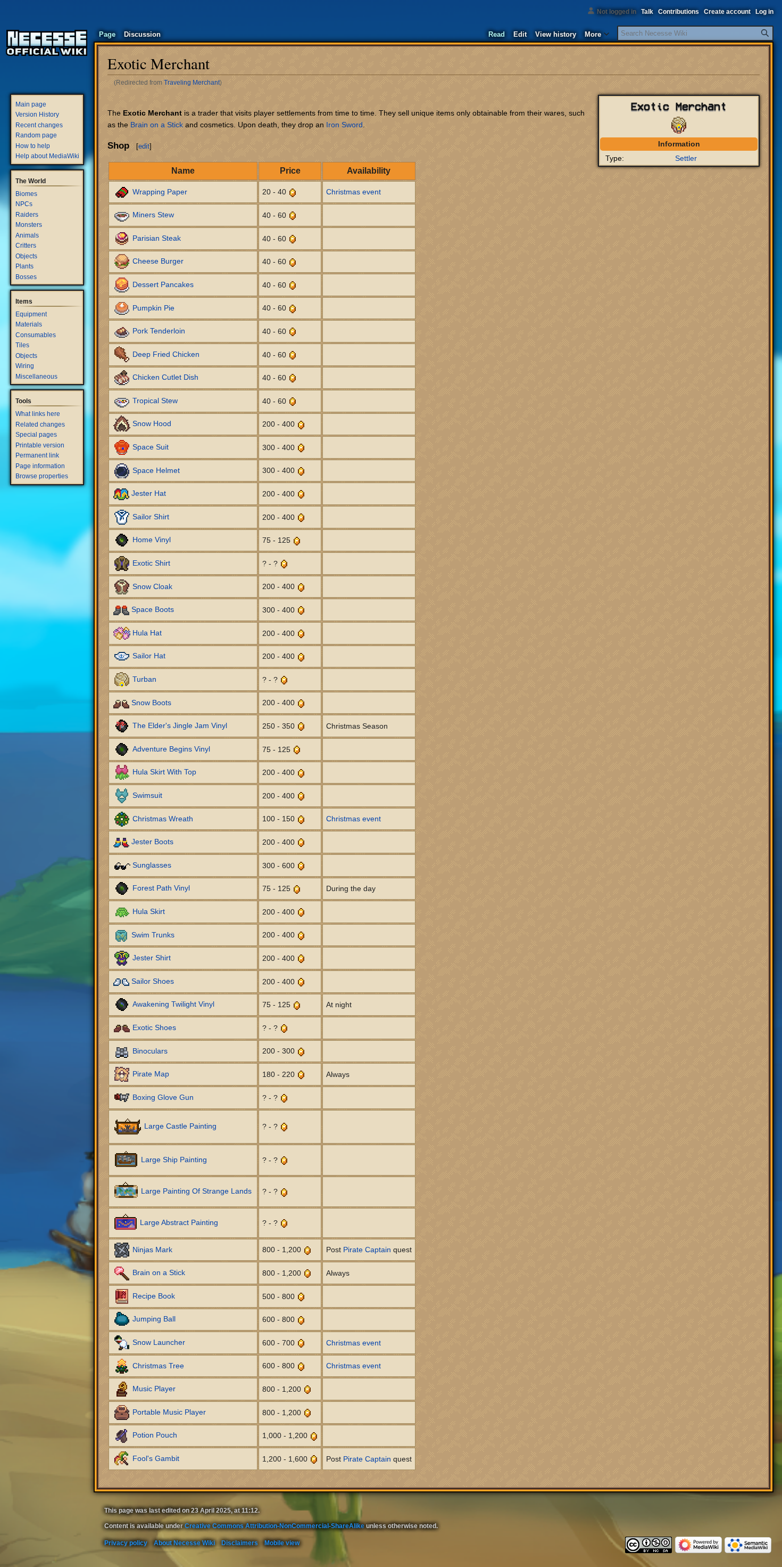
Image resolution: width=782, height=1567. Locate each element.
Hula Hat (147, 633)
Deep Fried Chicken (165, 353)
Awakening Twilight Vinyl (173, 1004)
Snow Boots (151, 702)
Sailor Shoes (152, 980)
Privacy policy (125, 1543)
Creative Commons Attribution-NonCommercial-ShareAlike (274, 1526)
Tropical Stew (155, 400)
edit (143, 146)
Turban (144, 679)
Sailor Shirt (150, 516)
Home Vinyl (151, 539)
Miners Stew (153, 214)
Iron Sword (344, 124)
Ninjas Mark (152, 1249)
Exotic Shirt (151, 563)
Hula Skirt (148, 911)
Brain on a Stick (156, 124)
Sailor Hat (148, 655)
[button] (596, 32)
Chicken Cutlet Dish (165, 377)
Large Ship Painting (174, 1159)
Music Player (154, 1388)
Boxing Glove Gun (163, 1096)
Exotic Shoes (154, 1027)
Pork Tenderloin (158, 331)
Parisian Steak (156, 237)
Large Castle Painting (180, 1126)
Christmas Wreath (162, 818)
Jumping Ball (154, 1319)
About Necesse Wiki (184, 1543)
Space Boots (152, 609)
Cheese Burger (158, 261)
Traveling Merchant (192, 82)
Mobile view (282, 1543)
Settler (686, 158)
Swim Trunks (152, 934)
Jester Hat (148, 493)
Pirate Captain (367, 1249)
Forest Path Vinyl (161, 888)
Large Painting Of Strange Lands (196, 1191)
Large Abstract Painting (179, 1222)
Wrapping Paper (159, 191)
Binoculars (150, 1050)
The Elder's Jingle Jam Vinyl (179, 725)
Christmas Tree (158, 1365)
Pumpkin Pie (153, 307)
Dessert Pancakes (163, 284)
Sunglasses (151, 864)
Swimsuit (147, 795)
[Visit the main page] (46, 42)
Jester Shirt (151, 957)
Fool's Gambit (155, 1458)
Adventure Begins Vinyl (171, 749)
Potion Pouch (154, 1435)
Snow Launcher (158, 1342)
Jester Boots (152, 841)
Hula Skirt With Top (164, 772)
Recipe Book (153, 1296)
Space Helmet (156, 470)
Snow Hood (151, 423)
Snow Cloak (152, 586)
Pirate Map (150, 1074)
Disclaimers (239, 1543)
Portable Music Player (169, 1412)
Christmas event (353, 191)
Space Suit (150, 447)
